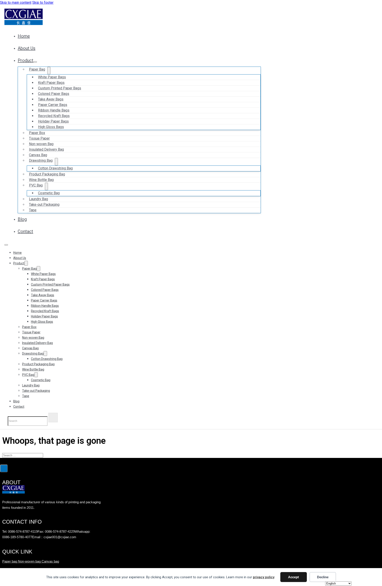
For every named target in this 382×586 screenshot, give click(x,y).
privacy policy (263, 577)
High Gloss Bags (51, 127)
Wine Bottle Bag (33, 369)
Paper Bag (37, 69)
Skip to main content (15, 2)
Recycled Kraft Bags (45, 311)
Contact (25, 231)
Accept (293, 577)
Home (24, 36)
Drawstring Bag (41, 160)
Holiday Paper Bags (44, 316)
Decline (323, 577)
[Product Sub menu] (35, 62)
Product (25, 60)
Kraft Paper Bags (43, 279)
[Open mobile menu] (6, 245)
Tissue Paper (31, 332)
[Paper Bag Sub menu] (48, 70)
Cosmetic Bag (49, 193)
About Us (26, 48)
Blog (22, 219)
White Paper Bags (43, 274)
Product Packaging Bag (38, 364)
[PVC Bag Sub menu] (46, 186)
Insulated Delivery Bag (37, 343)
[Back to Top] (4, 468)
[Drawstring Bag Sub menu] (56, 161)
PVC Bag (36, 185)
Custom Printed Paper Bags (50, 284)
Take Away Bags (42, 295)
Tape (32, 210)
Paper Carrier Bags (44, 300)
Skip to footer (42, 2)
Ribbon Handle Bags (45, 305)
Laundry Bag (31, 385)
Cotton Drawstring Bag (55, 168)
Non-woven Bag (33, 337)
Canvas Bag (30, 348)
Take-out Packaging (44, 204)
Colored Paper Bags (45, 290)
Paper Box (29, 327)
